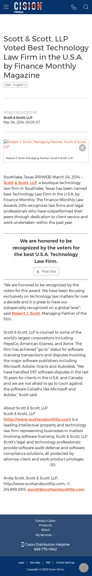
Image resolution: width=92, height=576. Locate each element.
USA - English (14, 85)
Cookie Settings (65, 562)
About (45, 530)
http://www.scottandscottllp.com (37, 419)
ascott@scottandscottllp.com (56, 489)
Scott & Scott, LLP (20, 183)
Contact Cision (45, 521)
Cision (52, 569)
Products (45, 525)
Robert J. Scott (26, 313)
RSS (48, 562)
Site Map (35, 562)
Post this (49, 271)
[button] (74, 7)
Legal (21, 562)
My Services (44, 535)
